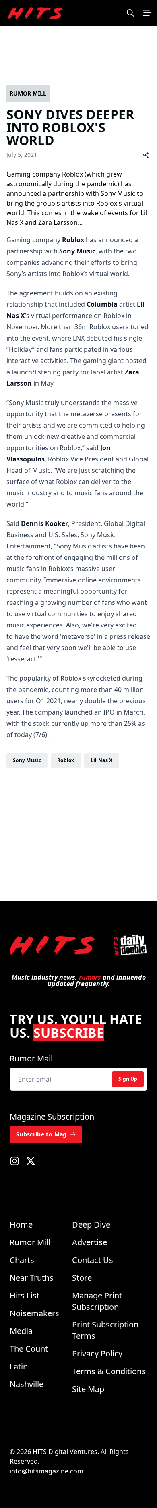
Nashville (26, 1384)
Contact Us (92, 1260)
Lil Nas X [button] (102, 760)
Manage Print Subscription (97, 1301)
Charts (22, 1260)
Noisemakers (34, 1313)
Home (21, 1224)
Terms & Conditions (109, 1371)
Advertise (89, 1242)
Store (82, 1277)
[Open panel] (147, 13)
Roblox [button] (65, 760)
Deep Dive (91, 1224)
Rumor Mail (31, 1058)
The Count (29, 1348)
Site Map (88, 1388)
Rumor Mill (30, 1242)
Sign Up (127, 1079)
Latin (19, 1366)
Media (21, 1330)
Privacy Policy (97, 1353)
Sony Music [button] (27, 760)
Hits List (24, 1295)
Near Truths (32, 1277)
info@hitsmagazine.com (46, 1470)
